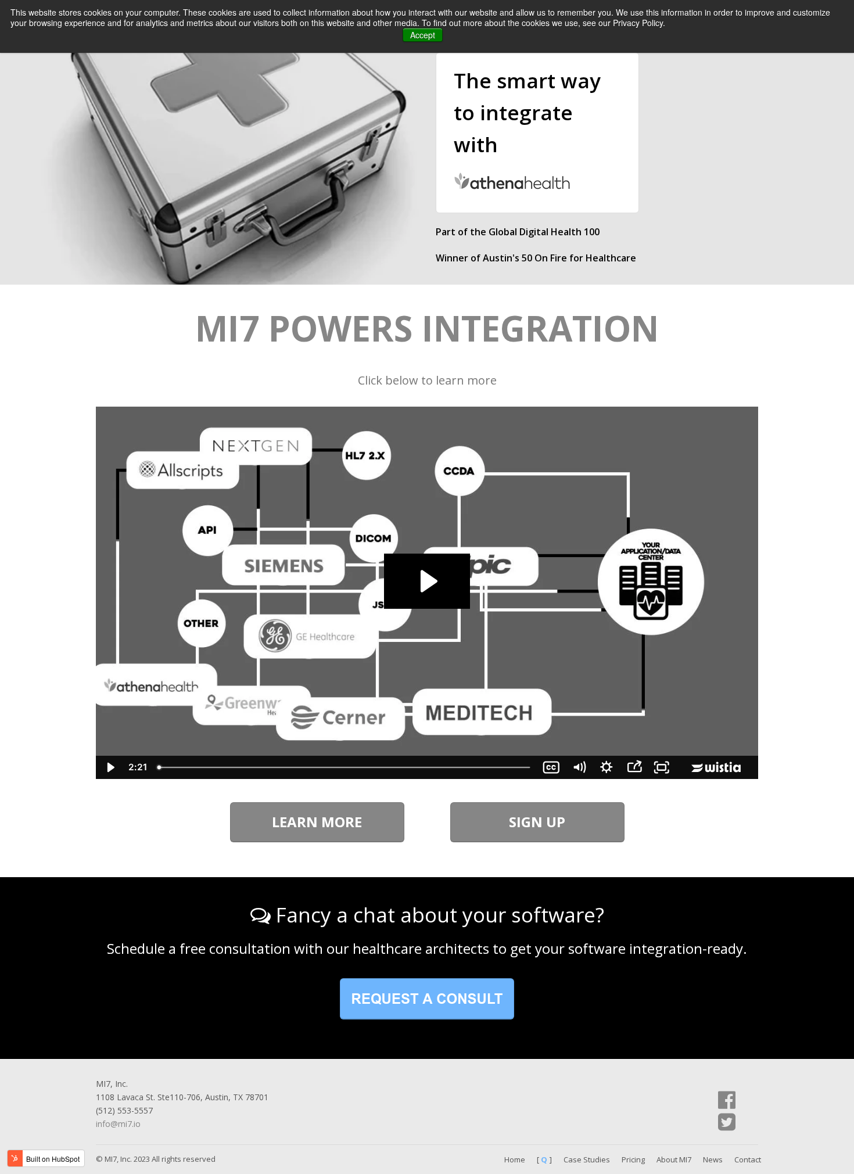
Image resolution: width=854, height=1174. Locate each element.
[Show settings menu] (606, 767)
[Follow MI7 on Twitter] (726, 1122)
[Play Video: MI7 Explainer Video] (427, 581)
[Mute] (579, 767)
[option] (537, 183)
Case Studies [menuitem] (587, 1159)
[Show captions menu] (551, 767)
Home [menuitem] (514, 1159)
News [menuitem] (713, 1159)
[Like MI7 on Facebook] (726, 1100)
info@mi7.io (118, 1123)
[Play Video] (110, 767)
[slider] (344, 767)
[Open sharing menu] (634, 767)
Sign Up (537, 821)
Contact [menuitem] (747, 1159)
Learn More (317, 821)
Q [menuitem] (544, 1159)
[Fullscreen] (662, 767)
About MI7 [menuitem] (673, 1159)
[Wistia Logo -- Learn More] (717, 767)
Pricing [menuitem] (633, 1159)
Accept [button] (422, 35)
